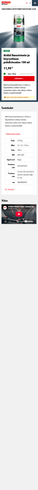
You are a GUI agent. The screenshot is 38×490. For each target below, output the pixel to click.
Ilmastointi (11, 189)
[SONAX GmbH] (6, 3)
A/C (6, 189)
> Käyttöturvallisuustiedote (12, 134)
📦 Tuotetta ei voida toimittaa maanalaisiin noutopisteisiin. (16, 97)
